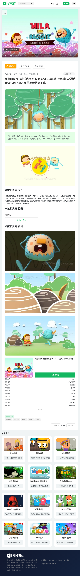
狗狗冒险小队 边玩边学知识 (66, 542)
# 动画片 (8, 420)
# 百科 (37, 420)
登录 (52, 4)
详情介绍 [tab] (11, 66)
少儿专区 (59, 560)
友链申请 (44, 560)
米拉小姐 (13, 453)
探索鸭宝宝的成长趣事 (66, 514)
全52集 (20, 449)
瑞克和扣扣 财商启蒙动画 (40, 481)
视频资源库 (23, 74)
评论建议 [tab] (25, 66)
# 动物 (30, 420)
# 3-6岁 (16, 420)
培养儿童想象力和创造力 (39, 542)
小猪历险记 (13, 537)
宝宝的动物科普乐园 (66, 486)
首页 (15, 74)
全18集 (47, 449)
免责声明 (51, 560)
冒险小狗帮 (66, 537)
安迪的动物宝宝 (66, 481)
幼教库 (54, 563)
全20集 (73, 449)
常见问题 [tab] (40, 66)
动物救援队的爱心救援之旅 (40, 514)
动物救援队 (39, 509)
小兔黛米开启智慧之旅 (66, 458)
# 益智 (24, 420)
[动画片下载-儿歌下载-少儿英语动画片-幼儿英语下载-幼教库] (15, 555)
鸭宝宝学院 (66, 509)
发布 (67, 3)
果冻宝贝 (40, 537)
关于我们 (66, 560)
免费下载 (56, 375)
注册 (56, 4)
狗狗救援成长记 (13, 486)
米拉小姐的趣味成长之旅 (13, 458)
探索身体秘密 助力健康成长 (40, 458)
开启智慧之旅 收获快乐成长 (14, 514)
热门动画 (32, 74)
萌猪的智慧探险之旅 (13, 542)
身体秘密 (40, 453)
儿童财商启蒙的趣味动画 (39, 486)
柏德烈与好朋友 (13, 509)
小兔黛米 (66, 453)
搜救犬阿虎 (13, 481)
